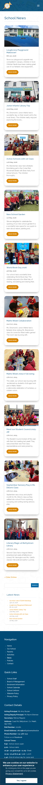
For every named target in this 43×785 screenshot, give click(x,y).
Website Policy (13, 693)
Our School (11, 649)
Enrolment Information (16, 684)
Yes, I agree (21, 780)
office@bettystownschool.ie (28, 730)
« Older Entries (10, 577)
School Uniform (13, 690)
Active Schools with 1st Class (20, 159)
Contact (10, 663)
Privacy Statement (14, 774)
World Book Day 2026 (17, 267)
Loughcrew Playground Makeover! (17, 51)
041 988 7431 (23, 734)
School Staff (12, 679)
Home (9, 646)
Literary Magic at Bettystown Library (20, 544)
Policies (10, 661)
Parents (10, 652)
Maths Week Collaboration (19, 321)
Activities (10, 655)
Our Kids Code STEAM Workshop (20, 601)
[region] (21, 772)
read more (12, 72)
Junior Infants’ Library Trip (18, 106)
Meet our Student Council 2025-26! (21, 430)
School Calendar (13, 687)
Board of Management (16, 682)
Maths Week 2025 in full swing (20, 374)
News (9, 658)
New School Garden (16, 214)
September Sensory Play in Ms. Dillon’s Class (21, 486)
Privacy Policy (12, 696)
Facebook (18, 737)
